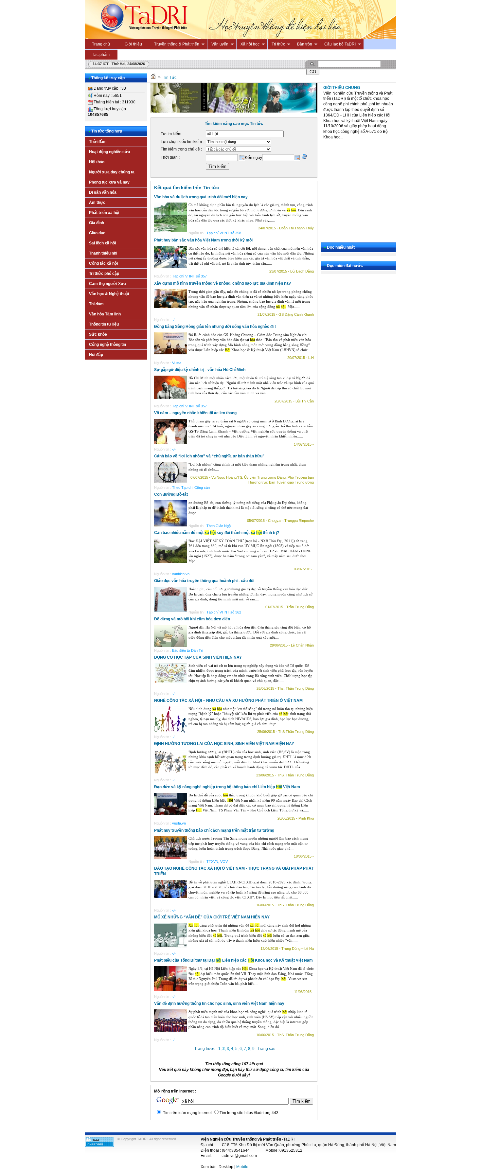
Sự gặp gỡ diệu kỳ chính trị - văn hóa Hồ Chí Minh (199, 369)
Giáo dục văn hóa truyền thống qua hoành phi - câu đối (204, 580)
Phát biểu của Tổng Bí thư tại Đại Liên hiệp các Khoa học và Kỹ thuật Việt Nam (233, 960)
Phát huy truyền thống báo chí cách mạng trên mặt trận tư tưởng (214, 830)
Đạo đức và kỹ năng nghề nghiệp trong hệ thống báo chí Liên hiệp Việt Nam (227, 787)
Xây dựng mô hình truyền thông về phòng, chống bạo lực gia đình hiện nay (222, 283)
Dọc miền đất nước (345, 265)
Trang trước (204, 1048)
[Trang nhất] (153, 77)
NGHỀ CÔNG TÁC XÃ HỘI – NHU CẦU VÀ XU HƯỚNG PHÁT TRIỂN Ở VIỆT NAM (228, 700)
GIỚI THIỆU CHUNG (341, 87)
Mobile (242, 1166)
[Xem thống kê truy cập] (99, 1145)
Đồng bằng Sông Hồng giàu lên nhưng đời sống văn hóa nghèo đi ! (215, 326)
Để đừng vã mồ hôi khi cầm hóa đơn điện (192, 619)
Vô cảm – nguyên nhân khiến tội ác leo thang (195, 413)
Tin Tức (169, 77)
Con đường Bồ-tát (171, 494)
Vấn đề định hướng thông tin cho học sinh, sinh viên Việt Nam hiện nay (219, 1003)
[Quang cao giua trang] (234, 111)
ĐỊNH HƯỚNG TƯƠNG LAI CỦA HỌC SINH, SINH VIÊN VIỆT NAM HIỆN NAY (224, 743)
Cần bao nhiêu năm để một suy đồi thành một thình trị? (216, 532)
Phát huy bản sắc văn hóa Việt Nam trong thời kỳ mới (203, 240)
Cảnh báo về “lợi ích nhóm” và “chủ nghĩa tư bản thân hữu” (209, 456)
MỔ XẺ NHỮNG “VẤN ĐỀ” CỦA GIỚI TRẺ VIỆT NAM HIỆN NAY (212, 917)
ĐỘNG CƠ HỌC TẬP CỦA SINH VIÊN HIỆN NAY (198, 657)
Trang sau (267, 1048)
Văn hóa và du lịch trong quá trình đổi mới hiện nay (201, 197)
